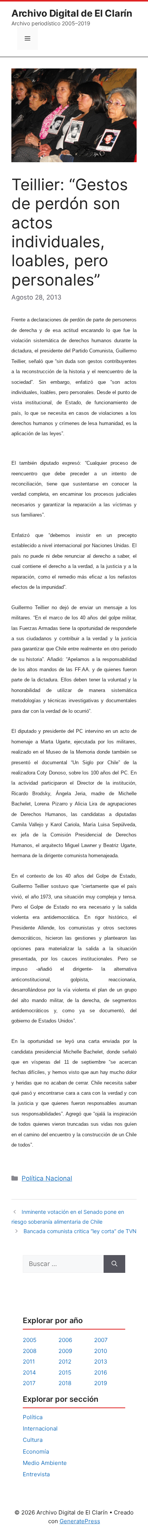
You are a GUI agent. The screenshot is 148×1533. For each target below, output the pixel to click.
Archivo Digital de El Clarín (71, 13)
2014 (29, 1372)
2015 (64, 1372)
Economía (36, 1451)
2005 (29, 1340)
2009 (65, 1351)
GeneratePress (80, 1521)
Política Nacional (47, 1178)
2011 (29, 1361)
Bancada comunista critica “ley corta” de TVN (80, 1231)
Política (33, 1417)
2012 (64, 1361)
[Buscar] (114, 1264)
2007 (101, 1340)
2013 (100, 1361)
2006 (65, 1340)
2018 (64, 1383)
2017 (29, 1383)
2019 (100, 1383)
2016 (100, 1372)
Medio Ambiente (45, 1462)
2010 (100, 1351)
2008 (29, 1351)
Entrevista (36, 1474)
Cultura (33, 1439)
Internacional (40, 1428)
